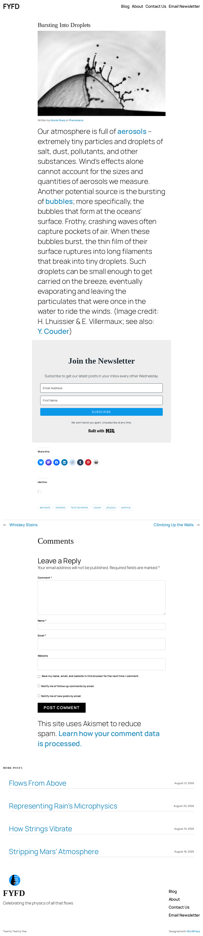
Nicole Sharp (58, 120)
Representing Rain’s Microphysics (63, 806)
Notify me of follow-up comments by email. (67, 686)
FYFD (11, 6)
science (126, 507)
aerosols (132, 131)
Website (43, 656)
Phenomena (76, 120)
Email (42, 635)
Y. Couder (53, 331)
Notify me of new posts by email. (61, 696)
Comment (45, 577)
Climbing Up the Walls (174, 524)
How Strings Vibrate (40, 829)
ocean (97, 507)
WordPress (193, 931)
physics (111, 507)
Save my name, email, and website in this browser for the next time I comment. (90, 676)
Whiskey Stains (23, 524)
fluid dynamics (79, 507)
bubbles (59, 201)
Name (42, 620)
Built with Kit (101, 430)
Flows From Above (37, 783)
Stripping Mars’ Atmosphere (54, 852)
